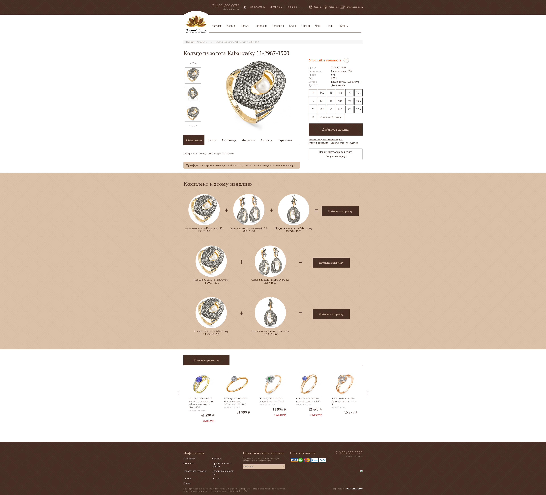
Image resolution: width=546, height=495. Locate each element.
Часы (318, 25)
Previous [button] (193, 63)
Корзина (317, 7)
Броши (306, 25)
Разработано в (339, 489)
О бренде (229, 140)
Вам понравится (206, 360)
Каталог (216, 25)
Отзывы (187, 478)
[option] (193, 75)
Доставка (236, 18)
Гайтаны (343, 25)
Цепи (330, 25)
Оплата (249, 18)
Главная (190, 42)
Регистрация (351, 7)
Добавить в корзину (335, 129)
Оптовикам (276, 7)
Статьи (223, 18)
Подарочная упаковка (347, 18)
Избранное (333, 7)
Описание (194, 140)
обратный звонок (231, 9)
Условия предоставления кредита (311, 18)
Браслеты (278, 25)
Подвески (261, 25)
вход (360, 7)
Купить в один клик (318, 143)
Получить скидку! (335, 156)
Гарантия (284, 140)
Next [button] (193, 126)
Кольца (231, 25)
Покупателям (257, 7)
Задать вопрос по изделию (344, 143)
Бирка (212, 140)
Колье (292, 25)
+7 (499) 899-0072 (224, 6)
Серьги (245, 25)
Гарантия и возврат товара (272, 18)
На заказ (292, 7)
